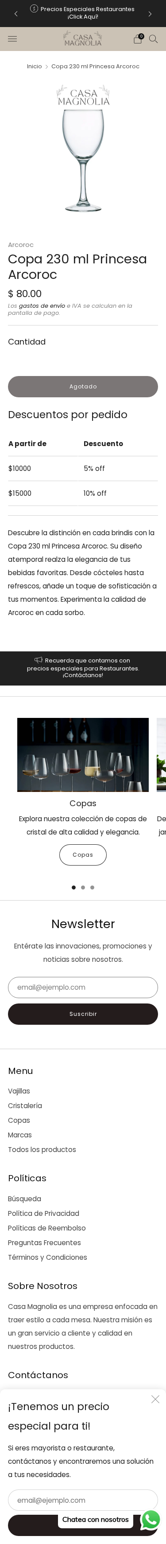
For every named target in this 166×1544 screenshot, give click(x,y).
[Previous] (16, 13)
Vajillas (19, 1091)
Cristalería (25, 1105)
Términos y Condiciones (47, 1257)
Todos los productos (42, 1149)
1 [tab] (74, 888)
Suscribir (83, 1014)
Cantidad (27, 341)
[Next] (150, 13)
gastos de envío (42, 306)
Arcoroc (21, 244)
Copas (83, 854)
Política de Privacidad (43, 1213)
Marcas (20, 1135)
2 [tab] (83, 888)
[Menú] (12, 39)
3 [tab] (92, 888)
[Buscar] (153, 38)
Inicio (34, 66)
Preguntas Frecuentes (44, 1242)
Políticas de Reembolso (47, 1228)
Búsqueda (24, 1198)
